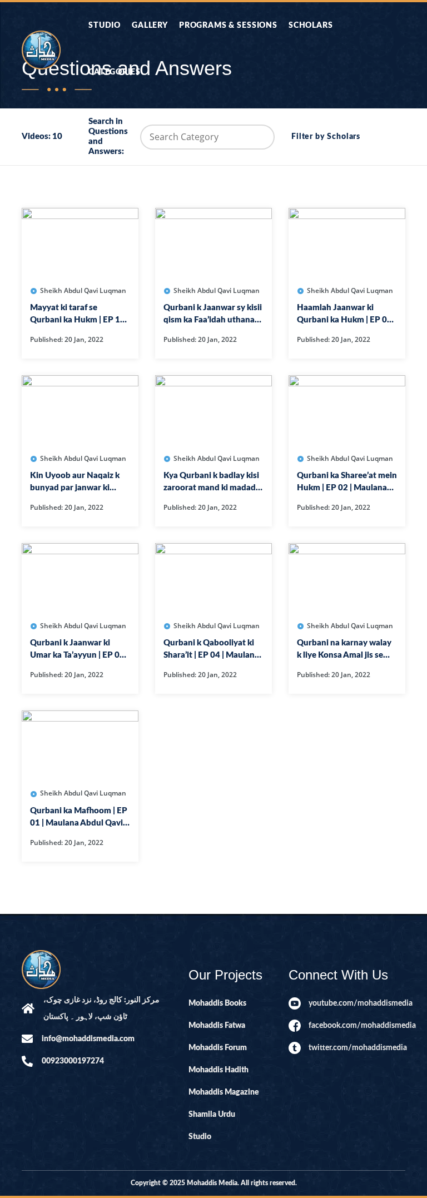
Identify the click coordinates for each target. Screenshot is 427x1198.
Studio (104, 25)
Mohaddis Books (217, 1003)
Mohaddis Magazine (223, 1092)
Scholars (311, 25)
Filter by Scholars (325, 137)
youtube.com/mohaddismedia (357, 1003)
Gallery (150, 25)
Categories (114, 72)
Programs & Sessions (228, 25)
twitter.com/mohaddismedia (357, 1048)
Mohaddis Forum (217, 1048)
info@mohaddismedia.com (88, 1039)
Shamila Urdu (211, 1115)
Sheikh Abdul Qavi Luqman (82, 290)
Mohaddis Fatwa (216, 1026)
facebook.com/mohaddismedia (357, 1026)
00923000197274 (73, 1061)
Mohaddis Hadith (218, 1070)
